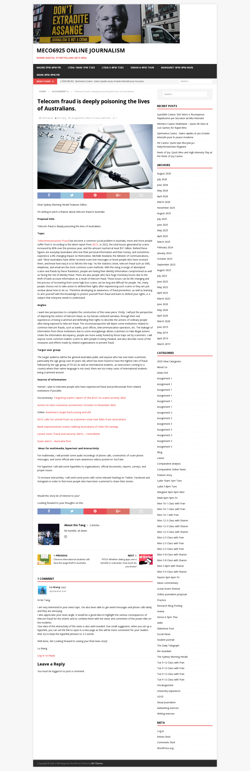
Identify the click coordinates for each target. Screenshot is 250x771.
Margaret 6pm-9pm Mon (177, 67)
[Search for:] (196, 81)
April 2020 (162, 315)
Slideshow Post (165, 628)
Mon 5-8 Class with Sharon (172, 554)
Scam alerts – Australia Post (54, 441)
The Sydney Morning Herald (172, 656)
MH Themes (97, 763)
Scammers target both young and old (68, 412)
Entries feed (163, 736)
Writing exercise (165, 713)
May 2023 (162, 287)
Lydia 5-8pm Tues (113, 67)
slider (160, 622)
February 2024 (165, 247)
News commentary (167, 583)
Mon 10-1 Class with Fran (171, 503)
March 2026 (163, 202)
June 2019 (162, 327)
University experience (168, 691)
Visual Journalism (166, 702)
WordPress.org (165, 748)
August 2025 (164, 213)
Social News (164, 634)
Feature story (164, 475)
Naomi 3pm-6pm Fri (49, 67)
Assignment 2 (78, 117)
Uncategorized (165, 685)
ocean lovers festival (168, 588)
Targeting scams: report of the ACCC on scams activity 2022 (90, 397)
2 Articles (94, 525)
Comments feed (166, 742)
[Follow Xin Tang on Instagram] (65, 536)
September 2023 (166, 264)
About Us (162, 367)
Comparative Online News (171, 469)
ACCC (95, 244)
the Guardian (164, 651)
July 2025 (162, 219)
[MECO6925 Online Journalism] (106, 41)
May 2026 (162, 190)
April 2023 (162, 292)
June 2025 (162, 224)
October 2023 (164, 258)
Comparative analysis (169, 463)
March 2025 (163, 241)
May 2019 (162, 332)
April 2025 (162, 236)
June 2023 (162, 281)
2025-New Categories (169, 361)
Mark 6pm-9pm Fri (48, 74)
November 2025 (166, 207)
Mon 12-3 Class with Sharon (172, 520)
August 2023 (164, 270)
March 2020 (163, 321)
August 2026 (164, 173)
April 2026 (162, 196)
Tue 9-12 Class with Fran (170, 662)
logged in (57, 671)
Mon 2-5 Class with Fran (98, 117)
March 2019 (163, 344)
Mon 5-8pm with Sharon (170, 565)
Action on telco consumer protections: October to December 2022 (76, 405)
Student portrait (165, 639)
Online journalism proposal (172, 594)
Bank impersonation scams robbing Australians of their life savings (77, 426)
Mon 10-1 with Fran (168, 514)
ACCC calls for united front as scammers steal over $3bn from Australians (81, 419)
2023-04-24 (47, 117)
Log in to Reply (46, 655)
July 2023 (162, 275)
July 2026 (162, 179)
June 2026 (162, 184)
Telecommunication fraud (53, 240)
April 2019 (162, 338)
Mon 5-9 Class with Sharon (172, 571)
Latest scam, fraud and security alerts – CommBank (68, 433)
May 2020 (162, 310)
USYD (160, 696)
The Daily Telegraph (168, 645)
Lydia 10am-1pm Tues (81, 67)
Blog (159, 452)
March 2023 (163, 298)
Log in (160, 731)
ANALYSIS (162, 372)
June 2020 (162, 304)
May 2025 (162, 230)
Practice (161, 600)
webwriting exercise (168, 708)
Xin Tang (61, 117)
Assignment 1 (164, 378)
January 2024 (164, 253)
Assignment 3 (164, 423)
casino (160, 458)
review (160, 611)
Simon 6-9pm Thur (142, 67)
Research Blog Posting (169, 605)
